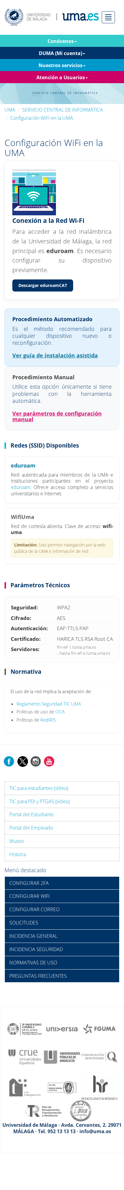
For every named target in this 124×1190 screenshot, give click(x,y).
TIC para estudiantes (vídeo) (38, 788)
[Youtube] (49, 761)
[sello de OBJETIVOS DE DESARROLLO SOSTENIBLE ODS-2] (25, 1028)
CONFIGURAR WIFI (29, 896)
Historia (17, 854)
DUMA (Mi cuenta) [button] (60, 53)
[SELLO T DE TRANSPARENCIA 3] (25, 1087)
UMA (10, 109)
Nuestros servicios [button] (60, 65)
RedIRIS (48, 720)
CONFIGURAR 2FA (29, 883)
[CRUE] (25, 1056)
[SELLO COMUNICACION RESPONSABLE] (99, 1056)
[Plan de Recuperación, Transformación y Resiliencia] (43, 1110)
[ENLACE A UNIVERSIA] (62, 1028)
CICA (60, 712)
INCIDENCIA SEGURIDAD (36, 949)
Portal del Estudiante (31, 814)
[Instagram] (36, 761)
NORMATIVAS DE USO (33, 962)
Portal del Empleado (31, 827)
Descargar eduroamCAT (42, 285)
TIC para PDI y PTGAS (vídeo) (39, 801)
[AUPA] (62, 1056)
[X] (22, 761)
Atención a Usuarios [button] (60, 77)
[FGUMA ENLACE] (99, 1028)
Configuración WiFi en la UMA (41, 118)
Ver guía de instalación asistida (55, 355)
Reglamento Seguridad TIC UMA (49, 704)
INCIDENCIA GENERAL (33, 936)
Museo (16, 841)
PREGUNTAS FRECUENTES (38, 976)
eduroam (20, 487)
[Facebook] (9, 761)
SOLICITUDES (23, 922)
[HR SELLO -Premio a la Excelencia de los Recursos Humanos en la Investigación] (99, 1087)
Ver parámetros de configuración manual (57, 416)
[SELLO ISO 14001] (62, 1087)
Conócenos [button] (61, 41)
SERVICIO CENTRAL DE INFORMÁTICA (62, 109)
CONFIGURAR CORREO (34, 909)
